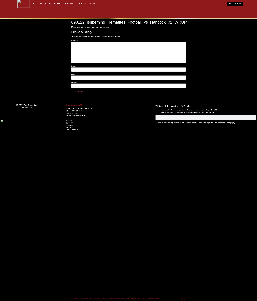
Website (74, 82)
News (48, 4)
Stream (37, 4)
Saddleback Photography (226, 123)
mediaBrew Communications (186, 123)
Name (74, 66)
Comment (75, 40)
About (82, 4)
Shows (58, 4)
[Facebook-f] (185, 299)
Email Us (82, 116)
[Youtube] (182, 299)
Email (73, 74)
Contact (94, 4)
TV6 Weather (185, 106)
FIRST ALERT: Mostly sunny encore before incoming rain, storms (183, 110)
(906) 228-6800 (76, 111)
